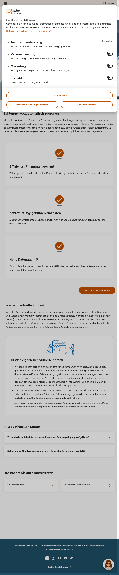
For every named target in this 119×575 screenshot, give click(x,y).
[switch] (110, 54)
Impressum (42, 31)
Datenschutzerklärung (18, 31)
